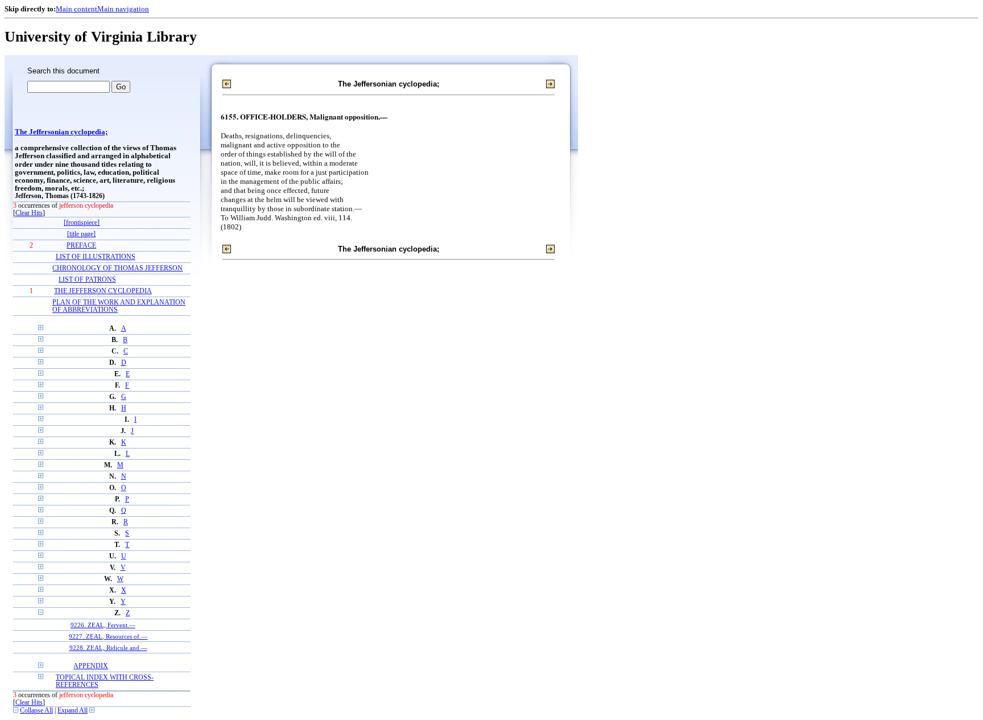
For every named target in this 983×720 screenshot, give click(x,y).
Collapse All (36, 710)
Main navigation (123, 9)
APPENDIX (90, 666)
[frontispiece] (82, 223)
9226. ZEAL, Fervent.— (103, 625)
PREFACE (81, 245)
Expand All (72, 710)
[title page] (81, 234)
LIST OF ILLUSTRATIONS (95, 257)
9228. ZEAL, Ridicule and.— (108, 647)
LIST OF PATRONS (87, 279)
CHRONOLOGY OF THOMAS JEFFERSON (117, 268)
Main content (76, 9)
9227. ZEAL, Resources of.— (108, 636)
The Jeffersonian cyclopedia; (61, 132)
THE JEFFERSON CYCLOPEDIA (103, 291)
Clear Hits (29, 213)
